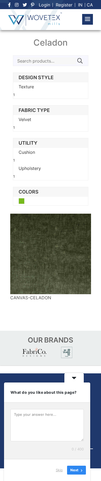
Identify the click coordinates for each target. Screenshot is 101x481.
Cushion (27, 152)
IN (80, 5)
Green (24, 201)
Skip (59, 470)
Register (64, 5)
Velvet (25, 119)
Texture (26, 86)
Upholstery (30, 168)
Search (80, 61)
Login (44, 5)
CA (90, 5)
